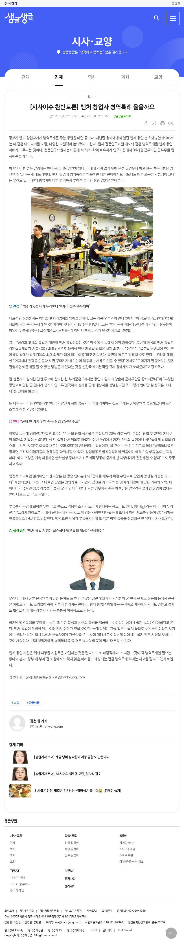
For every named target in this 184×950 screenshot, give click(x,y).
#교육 (15, 703)
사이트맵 (92, 910)
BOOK (93, 930)
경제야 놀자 (126, 843)
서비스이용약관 (73, 910)
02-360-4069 (137, 910)
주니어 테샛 (17, 890)
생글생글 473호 (122, 116)
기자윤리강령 (27, 910)
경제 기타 (16, 745)
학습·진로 (71, 836)
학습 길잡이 (72, 849)
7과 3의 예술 (127, 849)
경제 (59, 77)
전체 (26, 77)
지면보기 (70, 871)
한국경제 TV (55, 930)
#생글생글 (33, 703)
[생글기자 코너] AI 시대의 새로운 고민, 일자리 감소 (67, 774)
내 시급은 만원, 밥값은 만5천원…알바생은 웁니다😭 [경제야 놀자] (78, 791)
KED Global (125, 930)
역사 (92, 77)
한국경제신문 (35, 930)
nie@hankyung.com (67, 922)
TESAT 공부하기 (20, 884)
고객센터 (107, 910)
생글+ (123, 836)
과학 (125, 77)
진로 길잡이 (72, 855)
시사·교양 (92, 42)
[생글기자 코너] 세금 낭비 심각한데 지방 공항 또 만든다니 (71, 757)
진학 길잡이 (72, 843)
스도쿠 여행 (126, 855)
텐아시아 (107, 930)
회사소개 (9, 910)
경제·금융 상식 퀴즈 (131, 861)
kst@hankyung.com (49, 726)
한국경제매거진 (76, 930)
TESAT (15, 871)
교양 (158, 77)
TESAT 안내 (17, 878)
